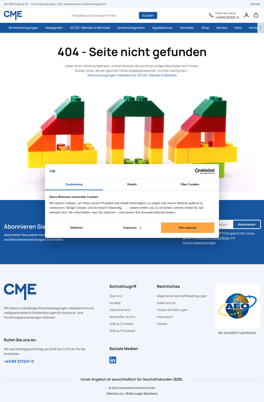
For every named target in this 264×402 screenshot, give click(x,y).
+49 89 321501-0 (227, 17)
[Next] (260, 28)
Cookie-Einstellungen (172, 310)
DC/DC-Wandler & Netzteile (157, 75)
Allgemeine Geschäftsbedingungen (182, 296)
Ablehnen (76, 227)
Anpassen (130, 227)
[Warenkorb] (256, 16)
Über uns (115, 296)
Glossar (162, 324)
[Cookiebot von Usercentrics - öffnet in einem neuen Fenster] (198, 172)
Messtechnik (127, 75)
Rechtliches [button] (168, 286)
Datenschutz (166, 303)
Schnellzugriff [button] (122, 286)
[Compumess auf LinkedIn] (112, 360)
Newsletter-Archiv (122, 317)
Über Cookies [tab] (190, 184)
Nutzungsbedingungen (199, 242)
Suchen (148, 15)
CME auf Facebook (122, 331)
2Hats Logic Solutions (142, 393)
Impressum (165, 317)
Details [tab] (132, 184)
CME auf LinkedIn (121, 324)
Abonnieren (246, 224)
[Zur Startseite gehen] (13, 15)
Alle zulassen (188, 227)
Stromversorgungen (101, 75)
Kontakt (255, 4)
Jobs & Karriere (119, 310)
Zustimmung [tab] (74, 184)
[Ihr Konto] (246, 16)
